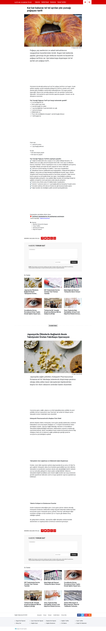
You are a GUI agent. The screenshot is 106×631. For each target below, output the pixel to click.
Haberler (37, 2)
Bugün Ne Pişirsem (20, 620)
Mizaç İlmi (18, 623)
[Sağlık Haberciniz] (23, 2)
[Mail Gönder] (54, 238)
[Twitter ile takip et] (82, 615)
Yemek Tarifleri (61, 2)
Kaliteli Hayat (45, 2)
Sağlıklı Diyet (34, 623)
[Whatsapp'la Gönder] (51, 238)
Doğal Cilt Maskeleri (81, 623)
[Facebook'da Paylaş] (42, 238)
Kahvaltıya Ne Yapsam (38, 227)
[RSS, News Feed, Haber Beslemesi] (90, 615)
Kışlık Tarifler (79, 620)
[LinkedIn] (48, 238)
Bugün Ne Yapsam (37, 229)
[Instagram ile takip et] (86, 615)
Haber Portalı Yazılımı (22, 628)
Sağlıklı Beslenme (50, 623)
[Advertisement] (53, 73)
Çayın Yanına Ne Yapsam (37, 620)
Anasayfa (39, 615)
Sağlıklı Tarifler (65, 620)
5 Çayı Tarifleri (36, 226)
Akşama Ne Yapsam (51, 620)
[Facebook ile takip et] (79, 615)
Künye (44, 615)
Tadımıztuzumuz (44, 218)
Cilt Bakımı (64, 623)
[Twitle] (45, 238)
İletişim (50, 615)
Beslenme (53, 2)
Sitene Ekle (63, 615)
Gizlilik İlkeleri (56, 615)
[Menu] (85, 2)
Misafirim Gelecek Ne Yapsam (40, 224)
